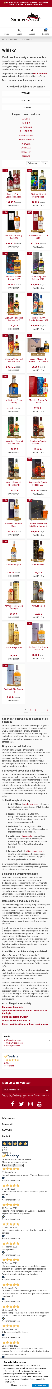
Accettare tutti (40, 1385)
